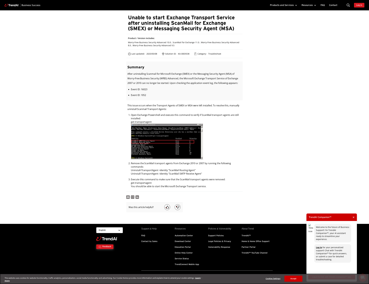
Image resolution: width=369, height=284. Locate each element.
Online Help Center (184, 253)
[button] (348, 5)
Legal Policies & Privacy (219, 241)
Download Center (183, 241)
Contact (333, 5)
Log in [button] (359, 5)
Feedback (106, 247)
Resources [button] (307, 5)
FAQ (323, 5)
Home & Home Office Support (256, 241)
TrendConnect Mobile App (187, 264)
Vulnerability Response (219, 247)
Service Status (182, 259)
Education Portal (183, 247)
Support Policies (216, 236)
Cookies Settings (273, 278)
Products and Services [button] (282, 5)
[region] (184, 279)
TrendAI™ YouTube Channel (255, 253)
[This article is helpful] (167, 207)
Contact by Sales (149, 241)
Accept (293, 278)
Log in (319, 247)
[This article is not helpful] (177, 207)
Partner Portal (248, 247)
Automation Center (184, 236)
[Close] (364, 278)
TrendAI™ (246, 236)
